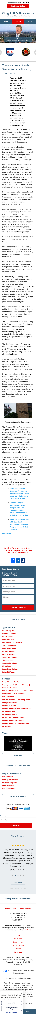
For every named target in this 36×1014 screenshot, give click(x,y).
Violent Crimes (7, 660)
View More (18, 882)
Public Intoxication (9, 648)
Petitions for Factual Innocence (13, 694)
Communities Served (18, 619)
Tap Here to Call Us (18, 6)
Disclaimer (18, 939)
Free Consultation (10, 569)
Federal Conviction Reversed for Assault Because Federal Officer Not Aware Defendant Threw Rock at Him (19, 493)
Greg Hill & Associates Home (18, 14)
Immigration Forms (9, 703)
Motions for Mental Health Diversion (15, 723)
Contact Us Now (18, 607)
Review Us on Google (18, 797)
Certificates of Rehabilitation (13, 717)
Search (16, 825)
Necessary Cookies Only (12, 1008)
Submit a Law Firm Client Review (18, 889)
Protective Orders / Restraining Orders (16, 700)
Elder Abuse (6, 666)
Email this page (25, 908)
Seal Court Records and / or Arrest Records (17, 691)
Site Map (18, 949)
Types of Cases (9, 627)
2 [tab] (15, 875)
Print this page (10, 908)
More (30, 21)
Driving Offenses (8, 651)
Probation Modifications (11, 688)
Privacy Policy (18, 942)
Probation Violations (10, 669)
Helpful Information (11, 773)
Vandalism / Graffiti (9, 657)
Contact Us (18, 952)
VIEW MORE (18, 756)
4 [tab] (20, 875)
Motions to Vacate (9, 706)
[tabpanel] (18, 857)
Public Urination (8, 639)
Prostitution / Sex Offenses (12, 642)
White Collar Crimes (9, 663)
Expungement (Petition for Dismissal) (16, 685)
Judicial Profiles (8, 786)
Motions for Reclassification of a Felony (16, 708)
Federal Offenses (8, 672)
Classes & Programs (9, 783)
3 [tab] (18, 875)
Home (6, 21)
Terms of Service (18, 945)
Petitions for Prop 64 (9, 714)
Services (6, 679)
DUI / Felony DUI (8, 631)
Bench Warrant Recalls (10, 682)
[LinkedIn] (18, 560)
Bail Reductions (8, 697)
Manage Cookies (19, 973)
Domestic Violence (9, 634)
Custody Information (10, 780)
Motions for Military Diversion (13, 720)
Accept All (11, 1003)
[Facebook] (13, 560)
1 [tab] (12, 875)
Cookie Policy (29, 971)
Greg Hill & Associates (24, 1003)
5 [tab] (23, 875)
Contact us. (7, 533)
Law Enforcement (8, 789)
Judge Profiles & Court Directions (18, 765)
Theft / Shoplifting (9, 645)
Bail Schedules (7, 777)
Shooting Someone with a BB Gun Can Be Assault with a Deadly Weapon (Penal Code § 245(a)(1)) (20, 524)
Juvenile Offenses (8, 654)
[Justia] (23, 560)
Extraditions (6, 726)
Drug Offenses (7, 636)
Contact (18, 21)
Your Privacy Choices (15, 971)
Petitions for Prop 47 (9, 711)
